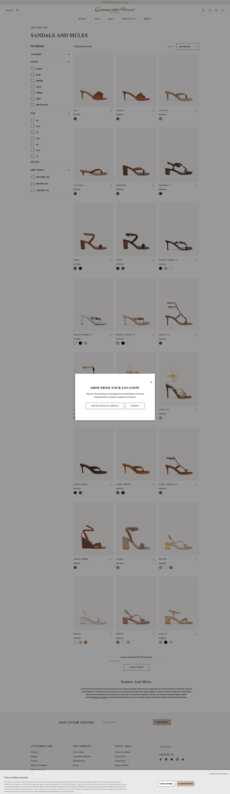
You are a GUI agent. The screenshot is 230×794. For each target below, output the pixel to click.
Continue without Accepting (218, 773)
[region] (115, 782)
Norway (135, 406)
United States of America (105, 406)
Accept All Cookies (185, 784)
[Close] (151, 382)
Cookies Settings (166, 784)
